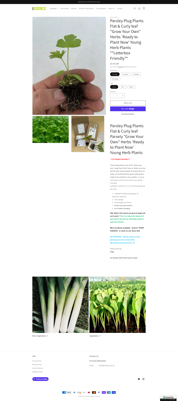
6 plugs (125, 74)
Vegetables (93, 336)
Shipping (120, 67)
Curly (114, 87)
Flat (122, 87)
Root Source (85, 396)
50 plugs (115, 79)
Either (131, 87)
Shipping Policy (37, 372)
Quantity (112, 91)
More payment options (128, 113)
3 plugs (114, 74)
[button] (54, 8)
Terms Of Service (37, 368)
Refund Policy (37, 364)
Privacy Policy (36, 361)
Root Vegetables (39, 336)
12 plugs (136, 74)
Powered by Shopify (94, 396)
